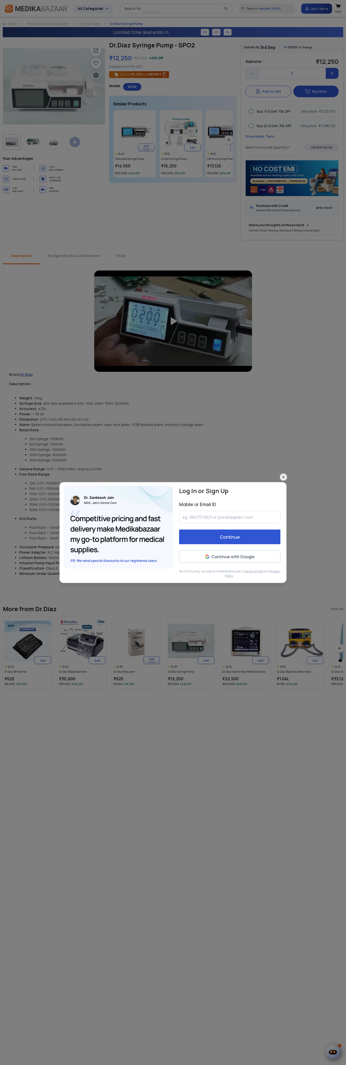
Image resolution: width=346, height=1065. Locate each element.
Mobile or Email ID (197, 504)
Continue (230, 537)
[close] (283, 477)
